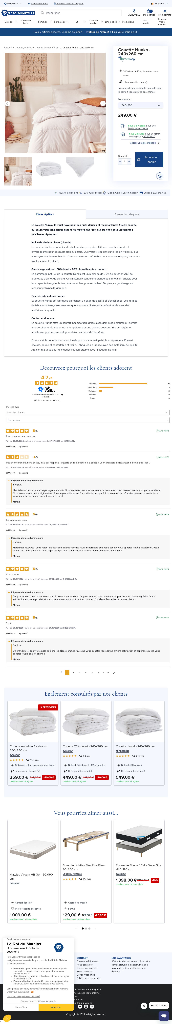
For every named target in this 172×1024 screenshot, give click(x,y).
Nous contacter (85, 965)
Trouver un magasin (87, 968)
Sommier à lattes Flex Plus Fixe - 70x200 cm (84, 867)
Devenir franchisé (86, 975)
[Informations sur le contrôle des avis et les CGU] (62, 394)
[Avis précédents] (61, 672)
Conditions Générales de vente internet (79, 993)
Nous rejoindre (84, 971)
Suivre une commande (88, 978)
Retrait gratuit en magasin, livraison (130, 965)
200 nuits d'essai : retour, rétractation (131, 961)
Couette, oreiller (94, 22)
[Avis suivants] (114, 672)
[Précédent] (44, 31)
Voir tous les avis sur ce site (46, 400)
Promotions (128, 22)
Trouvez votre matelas (162, 22)
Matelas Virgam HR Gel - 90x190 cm (31, 876)
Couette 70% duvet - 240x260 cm (85, 746)
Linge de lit (111, 22)
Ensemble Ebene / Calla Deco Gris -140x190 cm (138, 867)
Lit (77, 22)
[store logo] (18, 13)
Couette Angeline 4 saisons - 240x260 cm (28, 748)
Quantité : (123, 156)
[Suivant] (127, 31)
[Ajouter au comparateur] (159, 175)
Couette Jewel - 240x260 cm (135, 746)
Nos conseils (145, 22)
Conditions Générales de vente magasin (80, 989)
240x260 (126, 105)
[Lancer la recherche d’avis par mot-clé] (167, 420)
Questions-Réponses (88, 961)
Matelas (8, 22)
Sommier (42, 22)
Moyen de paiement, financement (129, 968)
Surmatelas (60, 22)
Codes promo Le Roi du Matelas (75, 1003)
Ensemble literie (25, 22)
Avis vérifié (164, 430)
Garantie (116, 971)
